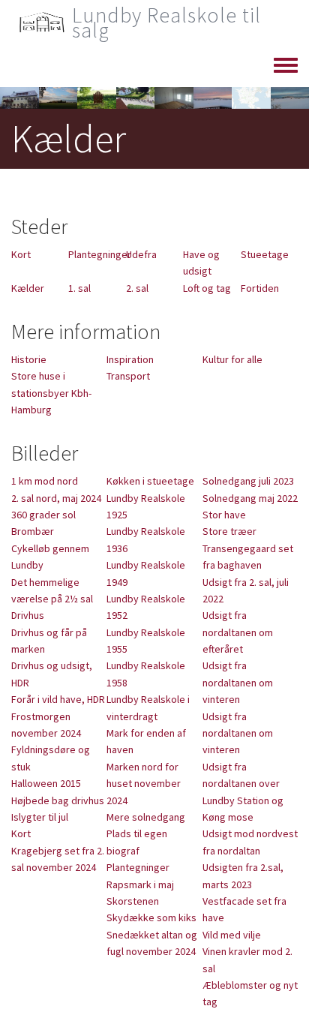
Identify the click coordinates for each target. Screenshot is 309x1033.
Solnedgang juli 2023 (248, 481)
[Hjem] (41, 22)
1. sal (79, 288)
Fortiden (260, 288)
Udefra (141, 254)
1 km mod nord (44, 481)
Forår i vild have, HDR (58, 699)
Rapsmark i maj (140, 884)
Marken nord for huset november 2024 (143, 783)
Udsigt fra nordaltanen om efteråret (237, 632)
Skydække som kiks (151, 917)
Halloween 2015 (46, 783)
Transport (128, 376)
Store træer (229, 531)
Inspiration (130, 359)
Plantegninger (99, 254)
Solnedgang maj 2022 (250, 498)
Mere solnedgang (145, 817)
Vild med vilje (231, 934)
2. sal (137, 288)
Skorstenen (132, 901)
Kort (21, 254)
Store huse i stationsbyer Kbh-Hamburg (51, 392)
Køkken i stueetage (150, 481)
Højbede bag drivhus (57, 800)
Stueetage (265, 254)
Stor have (224, 514)
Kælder (27, 288)
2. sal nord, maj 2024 (56, 498)
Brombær (32, 531)
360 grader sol (43, 514)
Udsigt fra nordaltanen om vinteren (237, 682)
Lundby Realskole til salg (166, 23)
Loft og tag (207, 288)
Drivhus (27, 615)
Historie (28, 359)
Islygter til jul (39, 817)
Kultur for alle (232, 359)
